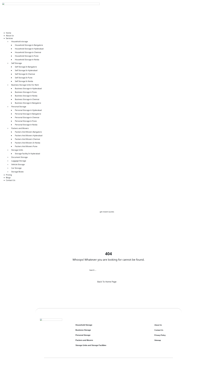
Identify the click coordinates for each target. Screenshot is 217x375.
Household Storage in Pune (26, 56)
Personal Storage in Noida (26, 124)
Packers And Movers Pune (26, 146)
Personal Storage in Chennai (27, 117)
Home (8, 33)
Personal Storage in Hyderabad (28, 110)
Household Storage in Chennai (28, 52)
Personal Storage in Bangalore (28, 114)
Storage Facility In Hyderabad (27, 153)
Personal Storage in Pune (26, 121)
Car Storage (16, 168)
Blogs (8, 177)
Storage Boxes (17, 171)
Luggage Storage (18, 161)
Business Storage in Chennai (27, 99)
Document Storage (19, 157)
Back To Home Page (106, 281)
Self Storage (16, 63)
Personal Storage (18, 106)
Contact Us (10, 180)
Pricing (9, 175)
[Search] (128, 270)
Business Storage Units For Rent (25, 85)
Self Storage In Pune (23, 77)
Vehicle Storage (18, 164)
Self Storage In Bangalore (26, 67)
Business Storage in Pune (26, 92)
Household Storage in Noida (27, 59)
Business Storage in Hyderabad (28, 88)
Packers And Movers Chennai (27, 139)
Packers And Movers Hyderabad (28, 135)
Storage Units (17, 150)
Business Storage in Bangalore (28, 103)
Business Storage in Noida (26, 95)
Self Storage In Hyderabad (26, 70)
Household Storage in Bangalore (29, 45)
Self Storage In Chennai (25, 74)
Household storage (19, 41)
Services (9, 38)
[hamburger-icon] (6, 30)
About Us (10, 35)
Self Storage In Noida (24, 81)
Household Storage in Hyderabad (29, 48)
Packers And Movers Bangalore (28, 132)
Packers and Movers (20, 128)
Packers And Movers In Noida (27, 143)
